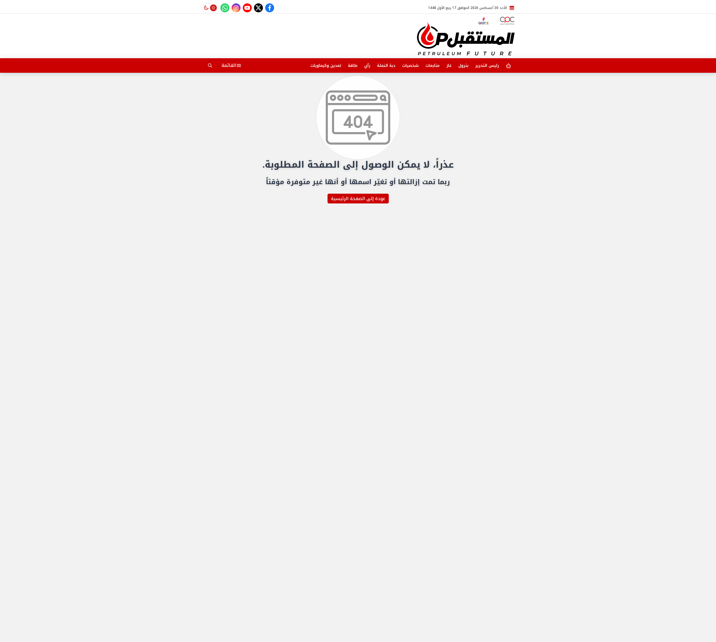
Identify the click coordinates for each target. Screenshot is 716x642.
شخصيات (410, 65)
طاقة (352, 65)
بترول (463, 65)
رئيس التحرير (487, 65)
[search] (210, 65)
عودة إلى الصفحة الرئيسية (358, 198)
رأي (367, 65)
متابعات (432, 65)
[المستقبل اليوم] (466, 38)
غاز (449, 65)
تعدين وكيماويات (325, 65)
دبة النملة (386, 65)
